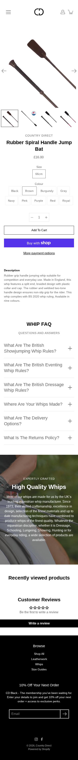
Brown (29, 190)
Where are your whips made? (33, 404)
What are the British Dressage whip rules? (34, 387)
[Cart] (71, 12)
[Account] (63, 12)
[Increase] (46, 217)
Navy (11, 200)
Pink (24, 200)
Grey (63, 190)
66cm (39, 173)
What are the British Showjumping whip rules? (30, 348)
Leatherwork (39, 659)
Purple (38, 200)
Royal (66, 200)
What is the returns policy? (31, 437)
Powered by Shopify (39, 749)
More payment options (39, 253)
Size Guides (39, 669)
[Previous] (4, 71)
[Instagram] (36, 739)
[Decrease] (32, 217)
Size (39, 166)
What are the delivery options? (26, 420)
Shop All (39, 653)
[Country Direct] (39, 12)
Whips (39, 664)
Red (52, 200)
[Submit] (64, 713)
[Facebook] (42, 739)
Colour (39, 183)
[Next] (74, 71)
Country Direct (43, 745)
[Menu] (8, 12)
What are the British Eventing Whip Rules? (33, 367)
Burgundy (47, 190)
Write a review (39, 623)
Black (14, 190)
